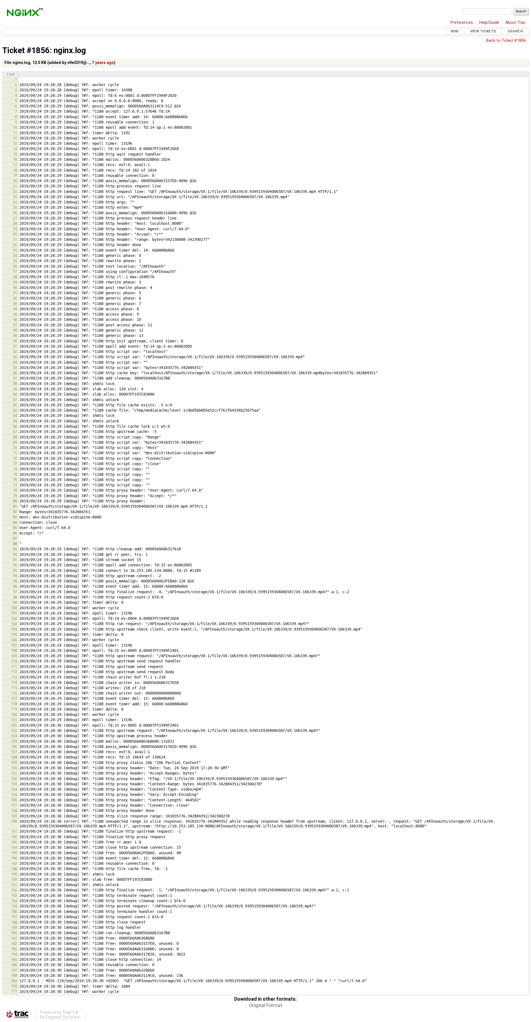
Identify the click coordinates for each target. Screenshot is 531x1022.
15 (15, 154)
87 (15, 538)
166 (14, 965)
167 (14, 970)
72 (15, 458)
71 (15, 453)
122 (14, 725)
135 (14, 795)
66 (15, 426)
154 (14, 901)
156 (14, 911)
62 (15, 405)
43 (15, 303)
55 (15, 367)
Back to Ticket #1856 (506, 40)
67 (15, 432)
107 (14, 645)
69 (15, 442)
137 (14, 805)
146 (14, 858)
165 (14, 960)
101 (14, 613)
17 (15, 165)
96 (15, 586)
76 (15, 480)
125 (14, 741)
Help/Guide (489, 22)
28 (15, 223)
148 (14, 869)
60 (15, 394)
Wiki (455, 31)
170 (14, 986)
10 (15, 127)
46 (15, 320)
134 (14, 789)
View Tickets (483, 31)
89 (15, 549)
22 (15, 191)
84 (15, 522)
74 (15, 469)
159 (14, 927)
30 (15, 234)
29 (15, 229)
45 (15, 314)
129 (14, 762)
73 (15, 463)
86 (15, 533)
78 (15, 490)
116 (14, 693)
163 (14, 949)
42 (15, 298)
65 (15, 421)
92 (15, 565)
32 (15, 245)
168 (14, 975)
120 (14, 715)
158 (14, 922)
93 (15, 570)
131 (14, 773)
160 (14, 933)
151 (14, 885)
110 (14, 661)
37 (15, 271)
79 (15, 496)
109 (14, 656)
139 (14, 816)
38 (15, 277)
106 (14, 640)
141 (14, 831)
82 (15, 512)
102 (14, 618)
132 (14, 778)
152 (14, 890)
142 (14, 837)
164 (14, 954)
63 (15, 410)
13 (15, 143)
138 (14, 811)
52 (15, 352)
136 (14, 800)
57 (15, 378)
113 (14, 677)
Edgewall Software (63, 1017)
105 (14, 634)
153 (14, 895)
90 (15, 554)
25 (15, 207)
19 (15, 175)
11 (15, 133)
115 (14, 688)
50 (15, 341)
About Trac (515, 22)
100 (14, 608)
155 (14, 906)
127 (14, 752)
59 (15, 389)
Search (515, 31)
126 (14, 746)
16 (15, 159)
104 (14, 629)
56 (15, 373)
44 (15, 309)
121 (14, 720)
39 (15, 282)
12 (15, 138)
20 (15, 181)
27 (15, 218)
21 (15, 186)
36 (15, 266)
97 (15, 592)
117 (14, 698)
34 (15, 256)
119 (14, 709)
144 (14, 847)
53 (15, 357)
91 (15, 560)
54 (15, 362)
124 (14, 736)
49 (15, 336)
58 (15, 383)
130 (14, 768)
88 (15, 544)
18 (15, 170)
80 (15, 501)
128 (14, 757)
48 (15, 330)
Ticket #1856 (26, 50)
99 (15, 602)
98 (15, 597)
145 (14, 853)
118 (14, 704)
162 (14, 943)
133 (14, 784)
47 (15, 325)
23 (15, 197)
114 (14, 682)
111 (14, 666)
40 (15, 287)
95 (15, 581)
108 (14, 650)
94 (15, 576)
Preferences (462, 22)
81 (15, 506)
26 (15, 213)
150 (14, 879)
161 (14, 938)
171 (14, 991)
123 (14, 731)
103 (14, 624)
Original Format (265, 1005)
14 (15, 149)
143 (14, 842)
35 (15, 261)
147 (14, 863)
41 (15, 293)
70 (15, 448)
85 (15, 528)
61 (15, 400)
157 (14, 917)
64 (15, 416)
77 (15, 485)
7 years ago (103, 62)
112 (14, 672)
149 (14, 874)
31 (15, 240)
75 (15, 474)
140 (14, 821)
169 (14, 981)
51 (15, 346)
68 (15, 437)
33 (15, 250)
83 (15, 517)
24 (15, 202)
